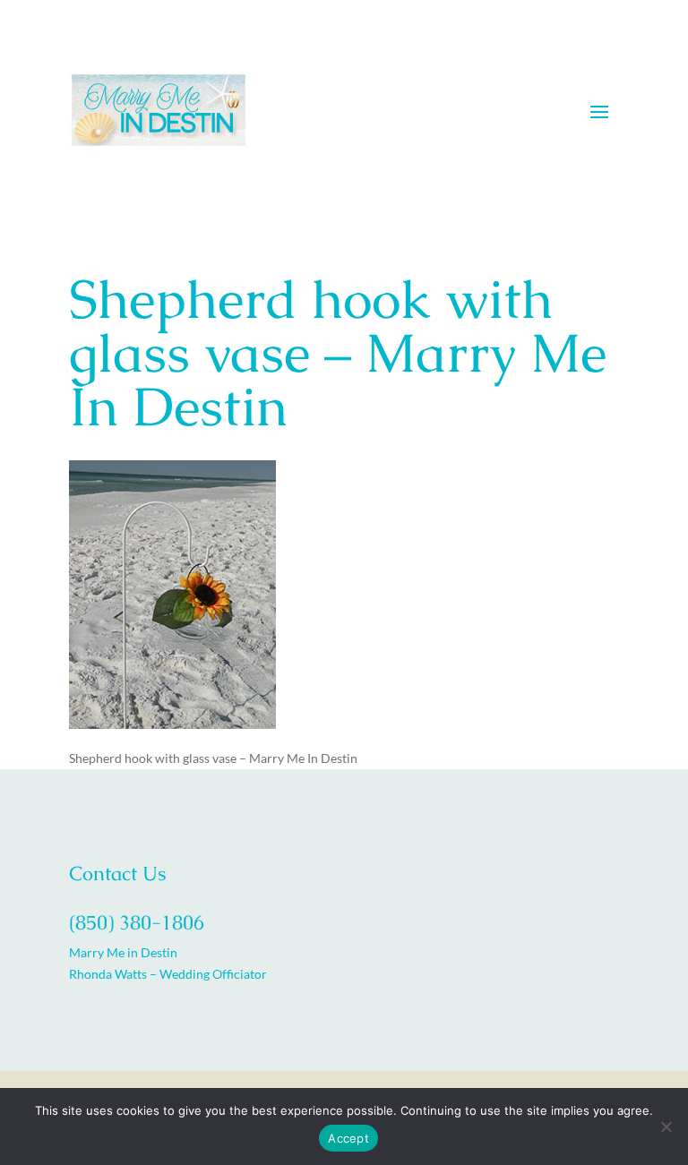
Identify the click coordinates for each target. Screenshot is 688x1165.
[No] (666, 1126)
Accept (348, 1138)
